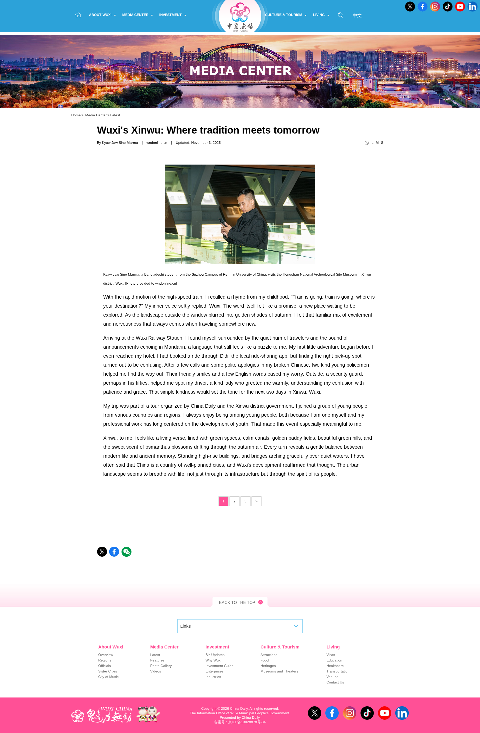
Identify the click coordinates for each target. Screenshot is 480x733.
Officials (104, 666)
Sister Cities (107, 671)
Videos (155, 671)
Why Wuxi (213, 660)
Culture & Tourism (283, 15)
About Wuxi (100, 15)
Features (157, 660)
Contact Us (335, 682)
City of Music (108, 677)
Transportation (338, 671)
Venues (332, 677)
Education (334, 660)
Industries (213, 677)
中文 (357, 15)
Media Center (135, 15)
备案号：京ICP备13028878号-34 (240, 722)
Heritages (268, 666)
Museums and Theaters (279, 671)
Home (76, 115)
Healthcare (335, 666)
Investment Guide (220, 666)
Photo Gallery (161, 666)
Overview (105, 655)
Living (319, 15)
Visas (330, 655)
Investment (170, 15)
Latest (115, 115)
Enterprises (215, 671)
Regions (104, 660)
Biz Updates (215, 655)
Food (264, 660)
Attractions (268, 655)
